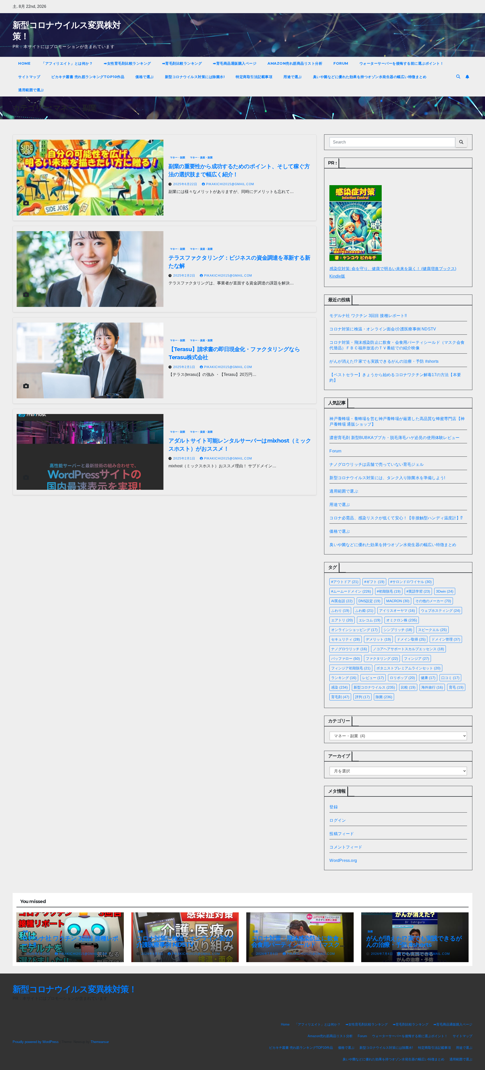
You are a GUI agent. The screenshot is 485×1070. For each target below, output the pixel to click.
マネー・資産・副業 (201, 157)
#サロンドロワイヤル (411, 582)
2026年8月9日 (152, 954)
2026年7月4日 (382, 954)
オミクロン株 (401, 620)
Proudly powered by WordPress (36, 1042)
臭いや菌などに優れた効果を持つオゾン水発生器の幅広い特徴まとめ (370, 77)
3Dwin (444, 591)
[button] (458, 77)
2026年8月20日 (38, 954)
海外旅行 (432, 687)
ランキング (343, 678)
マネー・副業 (177, 157)
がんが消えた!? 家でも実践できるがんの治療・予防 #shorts (384, 361)
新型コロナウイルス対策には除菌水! (195, 77)
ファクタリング (382, 658)
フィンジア (416, 658)
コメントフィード (345, 847)
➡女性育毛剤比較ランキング (127, 63)
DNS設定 (369, 601)
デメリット (378, 639)
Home (24, 63)
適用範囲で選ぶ (31, 90)
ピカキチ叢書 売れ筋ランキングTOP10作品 (87, 77)
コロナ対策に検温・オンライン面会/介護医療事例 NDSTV (382, 329)
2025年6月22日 (185, 184)
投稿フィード (341, 834)
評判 (362, 697)
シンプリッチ (397, 630)
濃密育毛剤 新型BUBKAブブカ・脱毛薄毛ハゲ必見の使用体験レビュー (394, 437)
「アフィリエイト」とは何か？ (67, 63)
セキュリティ (345, 639)
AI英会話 (342, 601)
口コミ (450, 678)
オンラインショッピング (354, 630)
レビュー (373, 678)
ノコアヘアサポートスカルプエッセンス (408, 649)
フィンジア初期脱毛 (351, 668)
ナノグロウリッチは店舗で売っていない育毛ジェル (376, 464)
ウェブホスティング (440, 611)
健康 (428, 678)
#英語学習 (418, 591)
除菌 (384, 697)
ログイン (337, 820)
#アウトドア (344, 582)
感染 (339, 687)
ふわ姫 (364, 611)
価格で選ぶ (144, 77)
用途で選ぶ (292, 77)
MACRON (397, 601)
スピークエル (432, 630)
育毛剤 (340, 697)
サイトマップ (29, 77)
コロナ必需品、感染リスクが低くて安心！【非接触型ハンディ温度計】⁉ (396, 518)
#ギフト (374, 582)
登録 (333, 807)
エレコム (369, 620)
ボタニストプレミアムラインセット (408, 668)
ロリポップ (402, 678)
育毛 (456, 687)
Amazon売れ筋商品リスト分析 (295, 63)
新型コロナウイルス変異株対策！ (75, 989)
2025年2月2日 (184, 275)
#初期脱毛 (389, 591)
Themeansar (100, 1042)
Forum (340, 63)
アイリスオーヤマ (397, 611)
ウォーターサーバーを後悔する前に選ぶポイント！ (401, 63)
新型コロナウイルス (374, 687)
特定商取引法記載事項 (254, 77)
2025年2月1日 (184, 367)
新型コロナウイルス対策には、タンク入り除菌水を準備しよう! (387, 478)
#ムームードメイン (351, 591)
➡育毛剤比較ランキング (182, 63)
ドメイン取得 (411, 639)
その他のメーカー (433, 601)
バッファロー (345, 658)
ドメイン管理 (445, 639)
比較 (408, 687)
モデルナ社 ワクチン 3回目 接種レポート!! (368, 315)
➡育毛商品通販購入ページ (234, 63)
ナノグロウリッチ (349, 649)
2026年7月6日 (267, 954)
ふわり (340, 611)
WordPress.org (343, 860)
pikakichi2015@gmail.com (230, 184)
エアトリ (342, 620)
